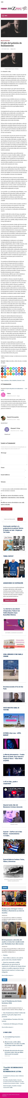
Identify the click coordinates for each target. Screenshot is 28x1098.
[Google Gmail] (13, 371)
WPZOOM (8, 1095)
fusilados (14, 380)
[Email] (10, 371)
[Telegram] (16, 368)
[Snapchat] (8, 371)
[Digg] (22, 374)
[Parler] (24, 368)
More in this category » (7, 975)
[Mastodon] (16, 374)
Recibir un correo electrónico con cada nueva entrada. (12, 503)
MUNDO (5, 887)
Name (3, 467)
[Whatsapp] (10, 368)
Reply (18, 396)
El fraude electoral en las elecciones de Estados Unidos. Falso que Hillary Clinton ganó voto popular (14, 1052)
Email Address (5, 474)
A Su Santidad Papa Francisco (12, 1036)
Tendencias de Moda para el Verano (13, 1024)
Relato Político (5, 40)
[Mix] (8, 374)
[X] (2, 368)
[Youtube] (19, 368)
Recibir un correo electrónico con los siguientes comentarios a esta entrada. (12, 496)
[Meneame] (10, 374)
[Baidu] (19, 374)
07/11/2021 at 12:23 (11, 396)
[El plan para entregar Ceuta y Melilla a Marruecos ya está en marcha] (14, 899)
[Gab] (13, 374)
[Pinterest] (24, 371)
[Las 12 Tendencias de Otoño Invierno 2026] (14, 991)
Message (3, 453)
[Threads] (2, 371)
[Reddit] (19, 371)
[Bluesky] (5, 371)
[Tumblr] (22, 371)
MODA (4, 980)
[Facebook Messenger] (13, 368)
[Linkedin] (22, 368)
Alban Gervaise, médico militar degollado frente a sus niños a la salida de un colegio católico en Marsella (15, 1043)
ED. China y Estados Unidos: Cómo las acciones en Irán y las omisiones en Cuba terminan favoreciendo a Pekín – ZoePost (13, 1081)
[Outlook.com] (16, 371)
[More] (5, 377)
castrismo (6, 380)
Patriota (5, 955)
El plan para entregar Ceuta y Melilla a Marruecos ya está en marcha (13, 911)
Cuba (10, 380)
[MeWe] (5, 374)
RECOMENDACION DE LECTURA (12, 1071)
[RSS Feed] (2, 377)
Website (3, 482)
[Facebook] (5, 368)
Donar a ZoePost (10, 600)
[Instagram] (8, 368)
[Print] (24, 374)
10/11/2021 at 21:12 (15, 430)
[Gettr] (2, 374)
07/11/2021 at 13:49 (11, 419)
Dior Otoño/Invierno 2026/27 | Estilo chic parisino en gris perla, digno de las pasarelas (13, 1014)
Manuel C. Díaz (21, 380)
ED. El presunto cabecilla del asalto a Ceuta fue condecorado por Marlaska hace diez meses (13, 942)
